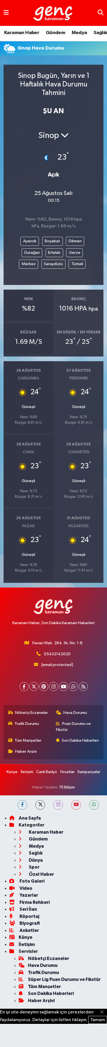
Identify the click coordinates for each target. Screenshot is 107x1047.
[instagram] (58, 805)
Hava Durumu (75, 713)
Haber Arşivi (26, 751)
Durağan (32, 253)
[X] (33, 686)
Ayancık (29, 241)
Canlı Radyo (46, 772)
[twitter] (40, 805)
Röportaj (29, 916)
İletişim (27, 772)
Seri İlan (28, 909)
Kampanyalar (89, 772)
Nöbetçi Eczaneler (31, 713)
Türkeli (77, 264)
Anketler (29, 930)
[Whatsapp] (73, 686)
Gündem (55, 32)
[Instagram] (53, 686)
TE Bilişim (67, 787)
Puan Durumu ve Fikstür (73, 727)
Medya (79, 32)
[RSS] (83, 686)
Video (25, 888)
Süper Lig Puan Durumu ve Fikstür (64, 979)
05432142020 (57, 654)
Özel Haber (41, 874)
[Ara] (100, 12)
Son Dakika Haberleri (80, 740)
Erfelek (54, 253)
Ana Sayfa (30, 818)
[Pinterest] (43, 686)
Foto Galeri (31, 881)
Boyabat (52, 241)
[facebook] (22, 805)
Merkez (29, 264)
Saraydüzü (53, 264)
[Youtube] (63, 686)
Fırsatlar (67, 772)
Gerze (74, 253)
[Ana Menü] (6, 12)
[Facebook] (24, 686)
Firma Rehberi (34, 902)
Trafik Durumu (27, 724)
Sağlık (100, 32)
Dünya (35, 860)
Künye (12, 772)
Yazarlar (28, 895)
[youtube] (76, 805)
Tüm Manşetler (28, 740)
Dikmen (75, 241)
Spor (34, 867)
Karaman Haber (21, 32)
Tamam (97, 1020)
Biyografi (29, 923)
